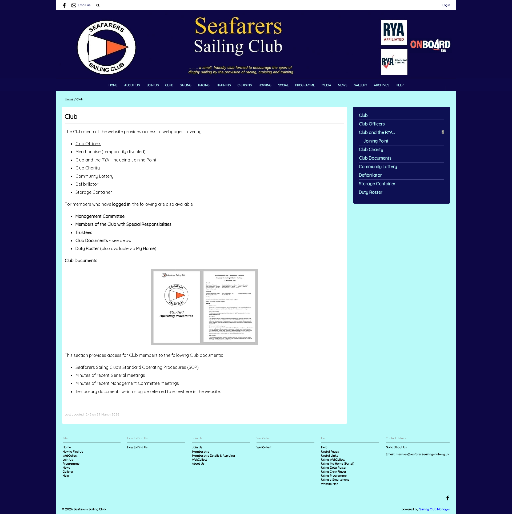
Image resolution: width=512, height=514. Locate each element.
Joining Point (376, 141)
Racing (204, 85)
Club (169, 85)
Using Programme (334, 475)
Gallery (360, 85)
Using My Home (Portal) (337, 463)
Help (399, 85)
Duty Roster (370, 192)
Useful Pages (330, 451)
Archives (381, 85)
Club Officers (372, 123)
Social (283, 85)
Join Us (152, 85)
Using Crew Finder (333, 471)
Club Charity (371, 149)
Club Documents (375, 158)
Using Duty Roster (334, 467)
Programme (305, 85)
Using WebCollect (333, 459)
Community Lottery (378, 166)
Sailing (185, 85)
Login (446, 5)
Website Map (329, 484)
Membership (200, 451)
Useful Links (329, 455)
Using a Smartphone (335, 479)
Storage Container (377, 183)
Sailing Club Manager (434, 509)
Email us (84, 5)
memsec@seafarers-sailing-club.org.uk (422, 454)
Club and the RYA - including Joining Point (116, 160)
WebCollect (70, 455)
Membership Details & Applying (213, 455)
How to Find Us (73, 451)
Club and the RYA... (377, 132)
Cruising (245, 85)
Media (326, 85)
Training (223, 85)
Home (113, 85)
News (342, 85)
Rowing (265, 85)
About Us (132, 85)
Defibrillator (370, 175)
